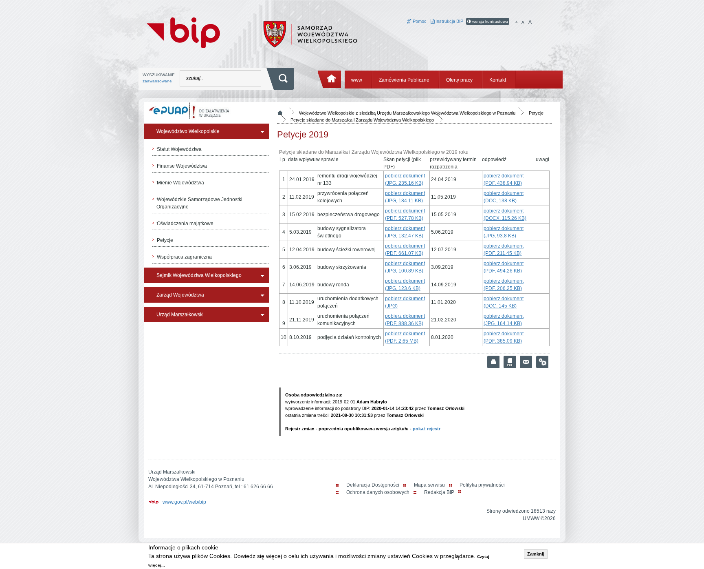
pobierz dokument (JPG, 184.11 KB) (405, 197)
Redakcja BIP (439, 492)
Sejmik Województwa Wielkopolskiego (199, 275)
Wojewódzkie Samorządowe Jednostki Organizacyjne (199, 203)
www (356, 80)
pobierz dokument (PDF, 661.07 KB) (405, 249)
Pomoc (419, 21)
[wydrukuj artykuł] (493, 362)
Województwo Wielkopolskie (188, 131)
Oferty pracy (459, 80)
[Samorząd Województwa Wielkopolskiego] (310, 34)
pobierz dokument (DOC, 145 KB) (504, 302)
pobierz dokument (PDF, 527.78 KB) (405, 214)
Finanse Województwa (182, 166)
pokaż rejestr (426, 428)
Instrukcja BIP (448, 21)
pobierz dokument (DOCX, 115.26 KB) (505, 214)
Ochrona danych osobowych (377, 492)
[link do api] (542, 362)
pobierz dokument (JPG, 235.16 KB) (405, 179)
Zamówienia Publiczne (404, 80)
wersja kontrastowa (489, 21)
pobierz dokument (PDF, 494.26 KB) (504, 267)
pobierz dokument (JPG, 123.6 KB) (405, 284)
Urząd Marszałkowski (180, 314)
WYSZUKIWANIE (159, 78)
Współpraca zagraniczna (184, 257)
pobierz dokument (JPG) (405, 302)
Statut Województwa (179, 149)
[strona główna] (330, 80)
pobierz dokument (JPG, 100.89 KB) (405, 267)
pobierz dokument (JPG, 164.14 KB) (504, 319)
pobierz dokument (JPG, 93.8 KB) (504, 232)
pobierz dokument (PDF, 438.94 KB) (504, 179)
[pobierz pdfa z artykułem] (510, 362)
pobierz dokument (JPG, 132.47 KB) (405, 232)
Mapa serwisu (429, 485)
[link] (526, 362)
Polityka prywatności (482, 485)
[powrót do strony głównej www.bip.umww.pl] (183, 32)
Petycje (165, 240)
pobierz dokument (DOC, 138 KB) (504, 197)
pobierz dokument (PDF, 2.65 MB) (405, 337)
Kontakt (497, 80)
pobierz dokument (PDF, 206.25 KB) (504, 284)
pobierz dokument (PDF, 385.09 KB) (504, 337)
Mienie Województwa (180, 183)
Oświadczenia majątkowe (185, 223)
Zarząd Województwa (180, 295)
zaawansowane (157, 81)
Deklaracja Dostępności (372, 485)
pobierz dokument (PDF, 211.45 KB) (504, 249)
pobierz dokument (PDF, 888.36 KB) (405, 319)
